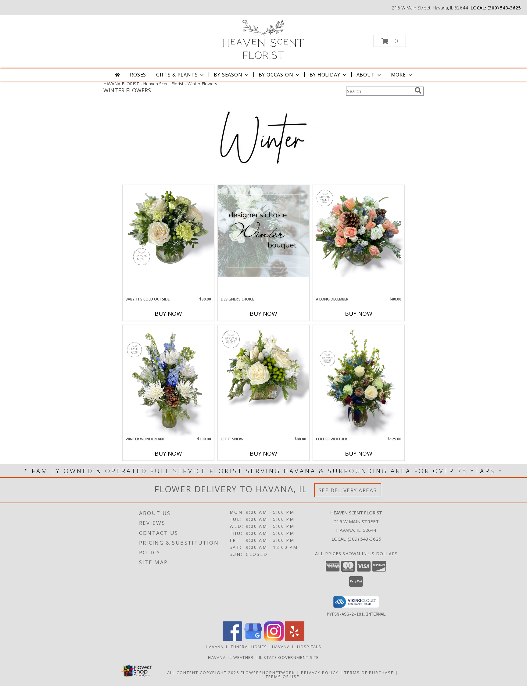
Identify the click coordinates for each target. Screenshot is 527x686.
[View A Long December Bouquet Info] (358, 231)
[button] (390, 41)
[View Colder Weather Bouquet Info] (358, 380)
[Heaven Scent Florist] (262, 39)
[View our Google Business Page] (253, 639)
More (398, 74)
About (366, 74)
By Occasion (276, 74)
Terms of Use (282, 676)
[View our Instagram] (274, 639)
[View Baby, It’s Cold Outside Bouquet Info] (168, 227)
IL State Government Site (289, 657)
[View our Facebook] (232, 639)
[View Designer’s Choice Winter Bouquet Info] (263, 231)
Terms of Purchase (369, 672)
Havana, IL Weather (230, 657)
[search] (418, 90)
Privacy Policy (320, 672)
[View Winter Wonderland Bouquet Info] (168, 380)
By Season (228, 74)
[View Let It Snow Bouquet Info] (263, 368)
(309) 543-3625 (504, 8)
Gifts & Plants (177, 74)
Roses (138, 74)
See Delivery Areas (348, 490)
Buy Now (168, 314)
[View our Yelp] (294, 639)
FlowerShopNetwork (268, 672)
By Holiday (325, 74)
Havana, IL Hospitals (296, 646)
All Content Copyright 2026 (203, 672)
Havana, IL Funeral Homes (236, 646)
